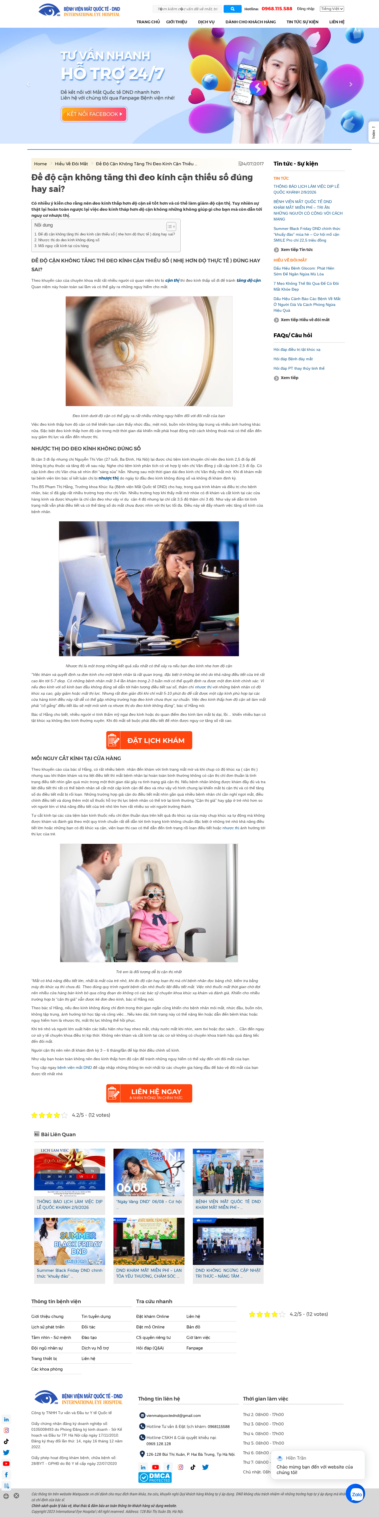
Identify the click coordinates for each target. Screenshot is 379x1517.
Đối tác (88, 1327)
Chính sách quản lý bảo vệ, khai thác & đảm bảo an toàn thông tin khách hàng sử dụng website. (104, 1505)
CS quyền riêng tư (153, 1337)
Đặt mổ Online (150, 1327)
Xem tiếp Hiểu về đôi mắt (305, 319)
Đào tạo (89, 1337)
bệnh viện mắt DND (74, 1067)
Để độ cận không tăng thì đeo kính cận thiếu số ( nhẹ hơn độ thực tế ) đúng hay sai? (106, 234)
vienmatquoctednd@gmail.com (173, 1415)
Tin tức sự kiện (303, 21)
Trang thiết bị (44, 1358)
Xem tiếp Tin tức (297, 249)
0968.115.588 (277, 8)
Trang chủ (148, 21)
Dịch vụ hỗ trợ (95, 1348)
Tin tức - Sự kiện (296, 163)
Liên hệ (337, 21)
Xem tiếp (290, 377)
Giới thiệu (176, 21)
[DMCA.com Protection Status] (155, 1477)
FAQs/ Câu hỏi (293, 335)
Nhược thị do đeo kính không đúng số (68, 240)
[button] (190, 22)
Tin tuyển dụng (96, 1316)
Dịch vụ (206, 21)
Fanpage (194, 1348)
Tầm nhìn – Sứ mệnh (51, 1337)
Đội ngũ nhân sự (47, 1348)
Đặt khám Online (152, 1316)
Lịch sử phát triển (47, 1327)
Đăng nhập (305, 9)
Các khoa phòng (47, 1369)
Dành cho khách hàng (251, 21)
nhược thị (202, 687)
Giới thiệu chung (47, 1316)
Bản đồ (193, 1327)
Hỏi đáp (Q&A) (150, 1348)
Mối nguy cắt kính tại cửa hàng (63, 246)
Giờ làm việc (198, 1337)
